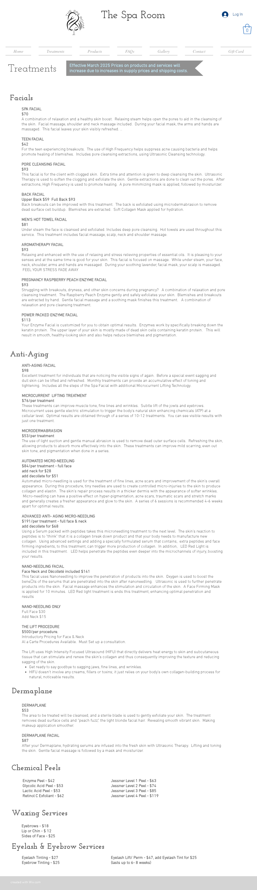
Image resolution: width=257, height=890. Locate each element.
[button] (247, 29)
